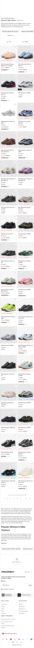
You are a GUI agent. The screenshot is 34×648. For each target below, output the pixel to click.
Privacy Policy (22, 613)
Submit (30, 585)
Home (2, 18)
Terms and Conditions (23, 611)
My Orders (21, 604)
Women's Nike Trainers (9, 18)
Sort (10, 42)
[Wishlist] (15, 47)
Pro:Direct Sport (18, 645)
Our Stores (3, 613)
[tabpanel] (17, 585)
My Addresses (22, 606)
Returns (3, 609)
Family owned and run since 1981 (8, 619)
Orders (2, 611)
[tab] (3, 581)
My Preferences (22, 609)
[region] (17, 31)
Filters (26, 42)
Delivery (3, 606)
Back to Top (27, 572)
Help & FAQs (4, 604)
